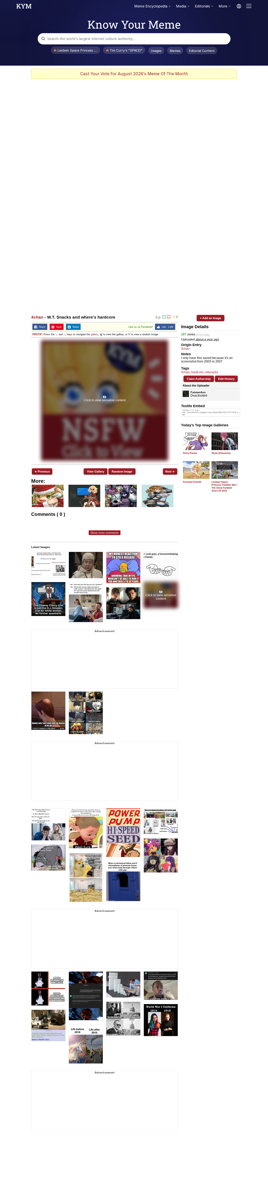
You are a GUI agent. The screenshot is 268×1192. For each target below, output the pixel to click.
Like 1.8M (166, 327)
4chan (37, 317)
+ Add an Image (210, 318)
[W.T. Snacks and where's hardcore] (104, 400)
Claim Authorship (199, 378)
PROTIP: (37, 334)
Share (41, 327)
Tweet (75, 327)
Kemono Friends (192, 482)
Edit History (226, 378)
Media (181, 6)
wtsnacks (211, 372)
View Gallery (95, 471)
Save (58, 327)
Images (156, 51)
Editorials (202, 6)
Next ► (170, 471)
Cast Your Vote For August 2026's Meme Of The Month (134, 73)
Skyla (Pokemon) (221, 453)
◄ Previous (42, 471)
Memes (175, 51)
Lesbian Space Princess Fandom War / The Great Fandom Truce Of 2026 (224, 486)
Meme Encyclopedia (150, 6)
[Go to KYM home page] (24, 7)
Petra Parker (190, 453)
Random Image (122, 471)
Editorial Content (202, 51)
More (223, 6)
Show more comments (105, 532)
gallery (94, 334)
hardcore (197, 372)
